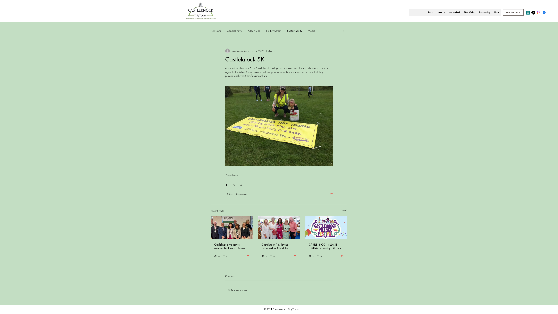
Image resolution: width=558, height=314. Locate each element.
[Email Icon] (528, 13)
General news (235, 30)
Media (311, 30)
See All (344, 210)
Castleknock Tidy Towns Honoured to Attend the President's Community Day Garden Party (277, 246)
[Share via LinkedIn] (240, 185)
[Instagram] (539, 13)
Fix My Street (273, 30)
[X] (533, 13)
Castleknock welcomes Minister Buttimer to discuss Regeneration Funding (229, 246)
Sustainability (294, 30)
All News (216, 30)
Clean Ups (254, 30)
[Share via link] (248, 185)
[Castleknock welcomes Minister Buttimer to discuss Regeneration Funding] (232, 227)
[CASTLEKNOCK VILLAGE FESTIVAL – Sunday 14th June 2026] (326, 227)
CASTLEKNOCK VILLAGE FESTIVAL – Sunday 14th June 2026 (325, 246)
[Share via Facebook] (226, 185)
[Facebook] (544, 13)
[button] (343, 31)
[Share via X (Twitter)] (233, 185)
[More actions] (331, 51)
